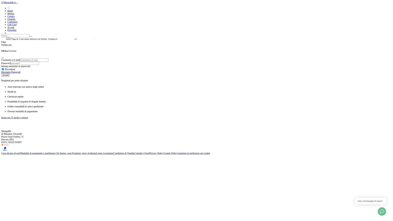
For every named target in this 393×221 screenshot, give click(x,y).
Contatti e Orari (141, 153)
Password (6, 63)
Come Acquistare (104, 153)
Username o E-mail (10, 60)
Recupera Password (10, 72)
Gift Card (12, 24)
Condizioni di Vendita (123, 153)
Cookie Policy (170, 153)
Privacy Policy (156, 153)
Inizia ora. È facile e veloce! (14, 117)
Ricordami (9, 69)
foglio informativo (66, 39)
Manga (10, 13)
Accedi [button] (10, 27)
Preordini (11, 30)
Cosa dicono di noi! (10, 153)
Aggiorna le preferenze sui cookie (193, 153)
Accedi (5, 75)
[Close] (2, 57)
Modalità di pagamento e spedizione (38, 153)
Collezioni (12, 22)
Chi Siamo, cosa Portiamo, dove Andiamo (76, 153)
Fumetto (11, 19)
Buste (10, 11)
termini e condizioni (86, 39)
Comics (11, 16)
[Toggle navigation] (17, 3)
